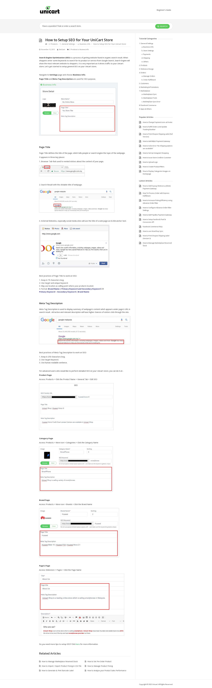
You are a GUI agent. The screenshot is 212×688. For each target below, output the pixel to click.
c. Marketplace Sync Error (151, 101)
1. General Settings (67, 44)
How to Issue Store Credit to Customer (157, 157)
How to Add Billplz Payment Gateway (156, 141)
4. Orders (142, 73)
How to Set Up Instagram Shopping (156, 153)
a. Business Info (84, 44)
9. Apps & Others (145, 109)
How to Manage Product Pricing (100, 666)
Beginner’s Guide (164, 10)
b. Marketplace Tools (149, 98)
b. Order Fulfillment (149, 80)
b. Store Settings (148, 50)
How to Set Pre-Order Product (99, 661)
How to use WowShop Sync (153, 231)
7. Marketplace (144, 91)
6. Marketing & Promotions (149, 87)
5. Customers (144, 83)
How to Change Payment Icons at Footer (157, 122)
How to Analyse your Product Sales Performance (106, 670)
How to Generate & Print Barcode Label (57, 670)
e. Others (145, 61)
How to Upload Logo (150, 162)
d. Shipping (146, 58)
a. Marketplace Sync (149, 94)
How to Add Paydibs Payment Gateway (157, 215)
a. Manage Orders (148, 76)
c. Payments (146, 54)
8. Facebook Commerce (147, 105)
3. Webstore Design (146, 69)
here (78, 644)
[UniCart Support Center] (49, 9)
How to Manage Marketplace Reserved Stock (60, 661)
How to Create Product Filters (153, 166)
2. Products (53, 44)
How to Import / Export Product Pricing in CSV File (61, 666)
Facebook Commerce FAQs (153, 226)
